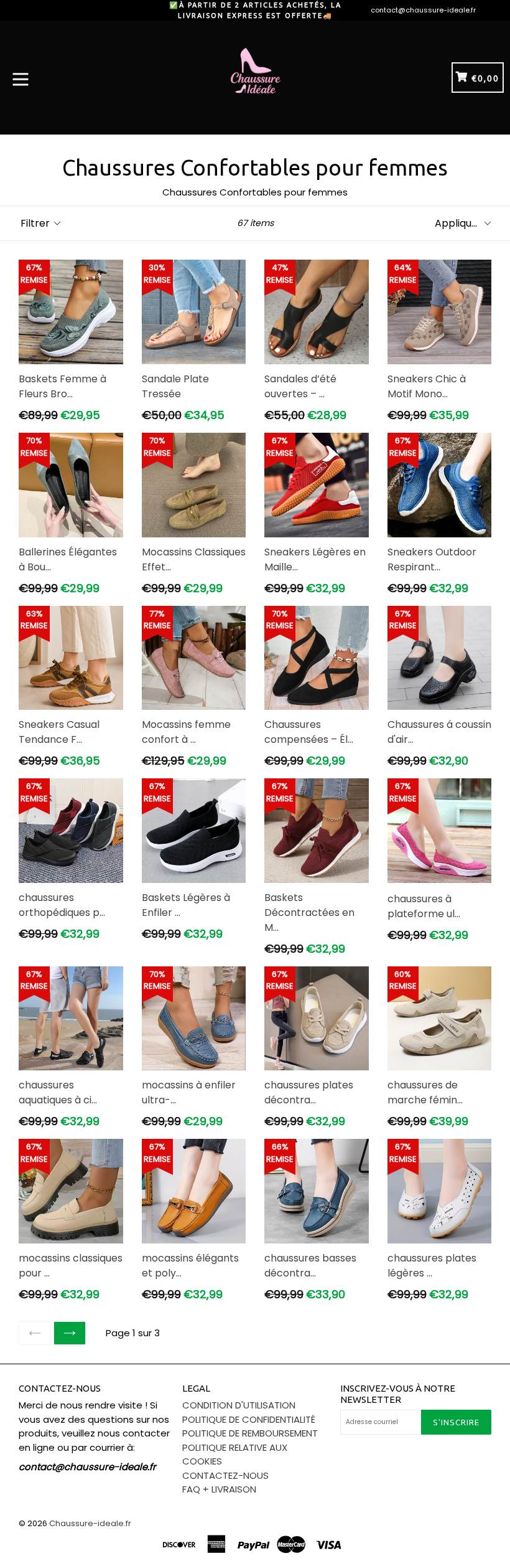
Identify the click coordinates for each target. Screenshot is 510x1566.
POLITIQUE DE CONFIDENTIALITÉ (248, 1419)
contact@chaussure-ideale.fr (423, 10)
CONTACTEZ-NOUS (225, 1475)
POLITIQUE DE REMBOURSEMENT (250, 1433)
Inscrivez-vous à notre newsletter (397, 1394)
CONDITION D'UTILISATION (238, 1405)
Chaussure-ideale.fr (90, 1523)
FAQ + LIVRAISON (219, 1489)
